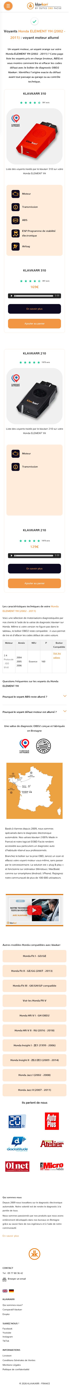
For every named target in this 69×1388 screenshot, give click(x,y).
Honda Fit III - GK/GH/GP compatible (34, 985)
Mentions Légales (12, 1365)
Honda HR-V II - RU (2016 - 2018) (34, 1030)
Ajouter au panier (35, 583)
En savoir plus (34, 568)
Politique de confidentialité (16, 1369)
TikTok (6, 1341)
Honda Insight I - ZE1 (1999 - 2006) (35, 1045)
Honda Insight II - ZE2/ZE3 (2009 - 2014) (34, 1060)
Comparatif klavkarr (12, 1310)
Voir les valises (58, 661)
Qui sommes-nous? (13, 1305)
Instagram (8, 1337)
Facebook (7, 1329)
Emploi (6, 1314)
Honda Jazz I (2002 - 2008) (34, 1075)
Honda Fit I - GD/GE (34, 956)
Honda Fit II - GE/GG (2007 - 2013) (34, 971)
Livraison (7, 1356)
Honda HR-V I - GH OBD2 (35, 1015)
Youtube (7, 1333)
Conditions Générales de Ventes (19, 1360)
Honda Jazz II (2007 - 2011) (34, 1090)
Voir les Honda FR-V (34, 1000)
